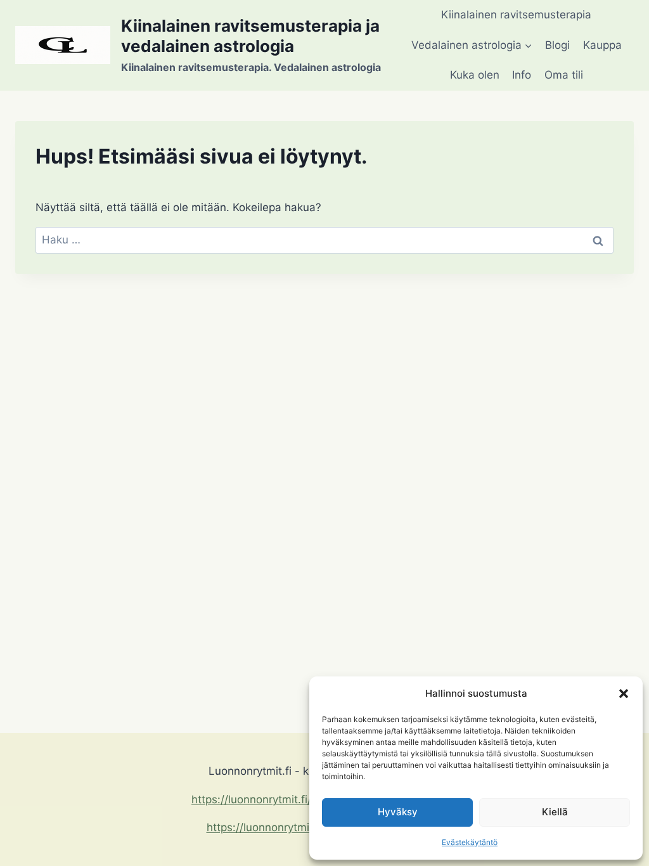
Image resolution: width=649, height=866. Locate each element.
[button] (623, 693)
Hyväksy (398, 812)
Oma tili (563, 74)
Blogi (557, 45)
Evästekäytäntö (470, 842)
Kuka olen (474, 74)
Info (521, 74)
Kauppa (602, 45)
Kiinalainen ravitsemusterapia (516, 14)
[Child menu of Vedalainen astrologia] (472, 45)
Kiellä (555, 812)
